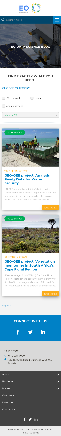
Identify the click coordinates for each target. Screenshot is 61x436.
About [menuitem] (6, 374)
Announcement (14, 106)
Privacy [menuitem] (11, 429)
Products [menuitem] (7, 381)
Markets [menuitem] (7, 388)
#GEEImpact (13, 98)
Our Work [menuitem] (8, 395)
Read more (50, 208)
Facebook (25, 419)
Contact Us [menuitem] (8, 409)
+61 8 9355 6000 (16, 355)
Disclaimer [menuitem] (38, 429)
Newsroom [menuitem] (8, 402)
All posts (6, 305)
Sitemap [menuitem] (48, 429)
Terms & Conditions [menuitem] (24, 429)
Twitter (30, 419)
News (38, 98)
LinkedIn (36, 419)
